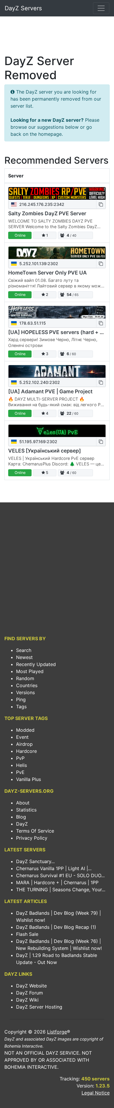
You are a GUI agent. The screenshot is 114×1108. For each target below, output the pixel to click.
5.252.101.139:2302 (38, 263)
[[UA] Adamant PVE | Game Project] (57, 371)
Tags (21, 706)
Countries (26, 685)
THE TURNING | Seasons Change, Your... (60, 889)
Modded (25, 730)
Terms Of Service (35, 831)
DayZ (22, 824)
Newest (24, 657)
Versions (25, 692)
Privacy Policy (31, 838)
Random (25, 678)
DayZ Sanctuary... (35, 861)
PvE (20, 772)
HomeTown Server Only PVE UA (47, 273)
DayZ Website (31, 986)
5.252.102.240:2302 (39, 382)
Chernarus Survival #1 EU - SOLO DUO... (60, 875)
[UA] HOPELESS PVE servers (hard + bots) (60, 332)
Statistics (26, 810)
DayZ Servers (23, 8)
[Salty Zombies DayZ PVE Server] (57, 193)
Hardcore (26, 751)
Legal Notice (96, 1093)
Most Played (30, 671)
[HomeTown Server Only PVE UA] (57, 253)
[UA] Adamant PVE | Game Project (50, 391)
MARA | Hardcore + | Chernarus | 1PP (57, 882)
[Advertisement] (57, 37)
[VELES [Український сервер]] (57, 431)
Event (22, 737)
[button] (101, 204)
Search (23, 650)
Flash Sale (27, 934)
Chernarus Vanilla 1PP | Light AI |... (53, 868)
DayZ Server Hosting (39, 1007)
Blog (21, 817)
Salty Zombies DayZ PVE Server (47, 213)
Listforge (57, 1032)
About (23, 803)
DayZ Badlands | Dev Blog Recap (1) (56, 927)
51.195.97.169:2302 (37, 441)
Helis (21, 765)
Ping (21, 699)
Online (20, 235)
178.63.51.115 (32, 323)
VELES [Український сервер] (44, 451)
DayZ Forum (29, 993)
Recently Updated (36, 664)
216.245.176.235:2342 (41, 204)
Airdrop (24, 744)
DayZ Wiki (27, 1000)
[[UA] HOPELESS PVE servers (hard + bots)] (57, 312)
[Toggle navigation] (101, 8)
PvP (20, 758)
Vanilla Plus (28, 779)
